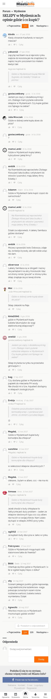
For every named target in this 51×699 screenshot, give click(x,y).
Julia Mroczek (15, 117)
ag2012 (12, 532)
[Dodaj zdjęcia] (9, 659)
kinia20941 (13, 316)
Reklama (12, 685)
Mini (10, 288)
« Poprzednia (13, 26)
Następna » (42, 26)
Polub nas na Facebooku (26, 680)
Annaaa (12, 491)
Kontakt (21, 685)
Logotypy (38, 685)
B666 (10, 563)
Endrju (11, 400)
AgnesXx (12, 607)
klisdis (11, 34)
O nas (29, 685)
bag (10, 377)
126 (31, 26)
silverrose (13, 265)
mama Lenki (14, 149)
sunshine (13, 449)
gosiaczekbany (16, 93)
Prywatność (19, 688)
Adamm (12, 190)
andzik (11, 166)
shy (10, 581)
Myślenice (20, 11)
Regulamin (32, 688)
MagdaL (12, 431)
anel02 (12, 337)
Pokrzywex (14, 546)
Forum (6, 11)
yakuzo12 (13, 52)
